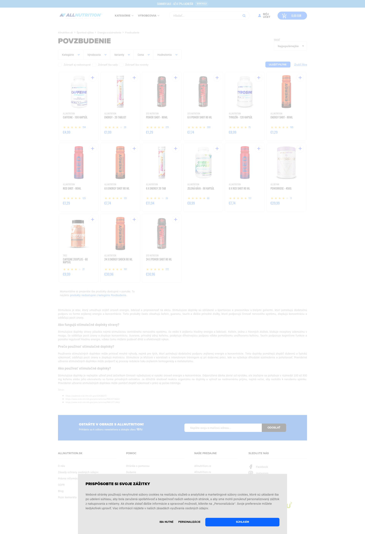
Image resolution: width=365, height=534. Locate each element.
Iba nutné (166, 522)
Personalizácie (189, 522)
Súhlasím (242, 522)
